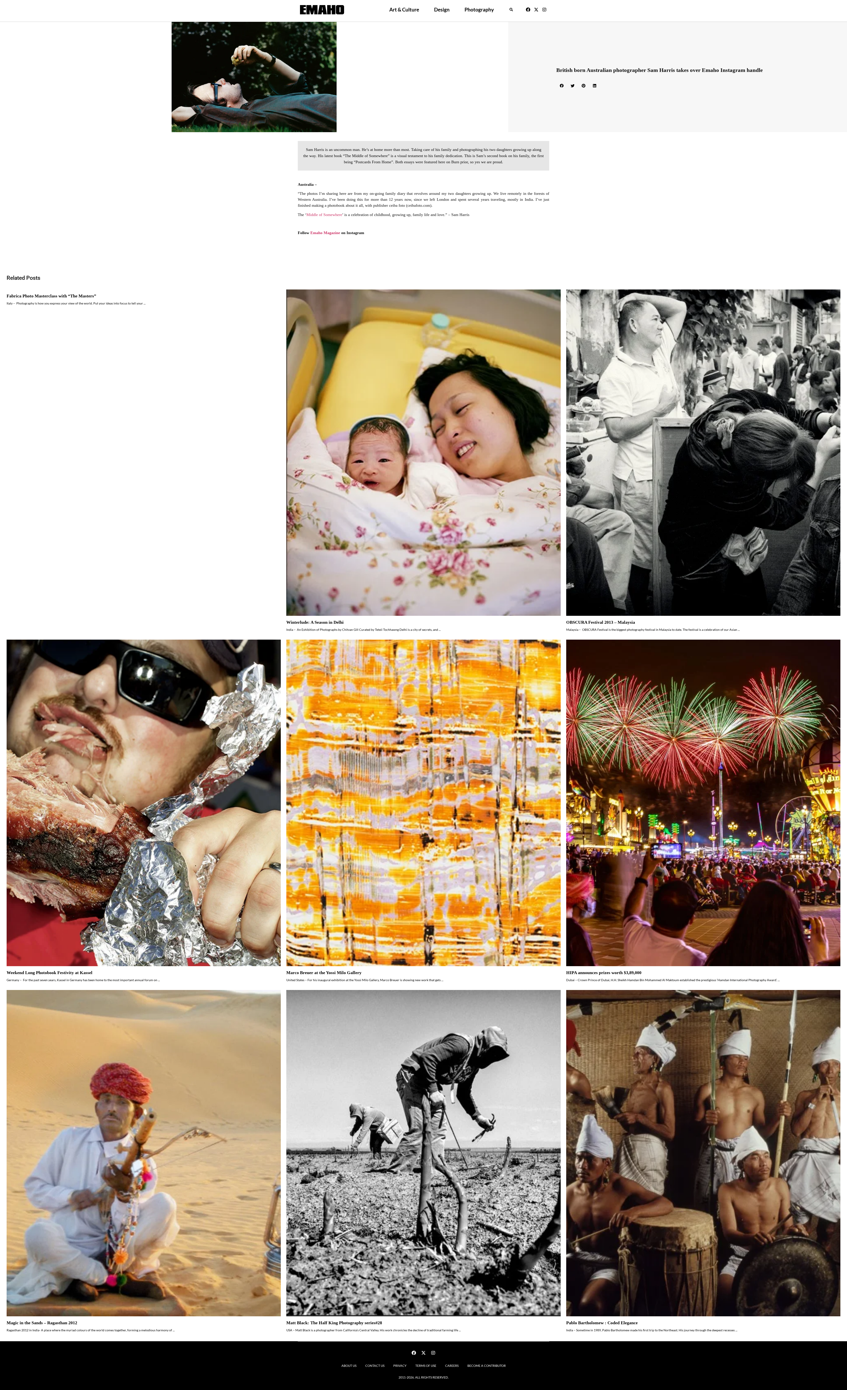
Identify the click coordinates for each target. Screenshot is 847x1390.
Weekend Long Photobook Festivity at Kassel (49, 972)
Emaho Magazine (325, 233)
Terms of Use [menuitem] (425, 1365)
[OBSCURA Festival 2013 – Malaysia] (703, 452)
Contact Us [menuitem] (374, 1365)
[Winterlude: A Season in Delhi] (423, 452)
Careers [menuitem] (452, 1365)
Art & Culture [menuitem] (404, 9)
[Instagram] (544, 9)
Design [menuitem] (442, 9)
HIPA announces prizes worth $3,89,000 (603, 972)
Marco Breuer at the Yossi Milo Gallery (324, 972)
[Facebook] (528, 9)
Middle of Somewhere (324, 214)
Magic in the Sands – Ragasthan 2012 (42, 1322)
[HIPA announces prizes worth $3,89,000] (703, 803)
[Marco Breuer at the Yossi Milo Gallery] (423, 803)
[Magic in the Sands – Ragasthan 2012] (144, 1153)
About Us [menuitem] (348, 1365)
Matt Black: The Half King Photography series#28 (334, 1322)
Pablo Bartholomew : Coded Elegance (602, 1322)
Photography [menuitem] (479, 9)
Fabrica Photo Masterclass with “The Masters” (51, 296)
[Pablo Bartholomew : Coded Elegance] (703, 1153)
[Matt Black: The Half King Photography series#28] (423, 1153)
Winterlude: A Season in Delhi (315, 622)
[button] (511, 10)
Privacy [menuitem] (400, 1365)
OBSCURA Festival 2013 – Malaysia (600, 622)
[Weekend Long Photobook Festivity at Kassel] (144, 803)
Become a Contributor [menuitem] (486, 1365)
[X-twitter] (536, 9)
